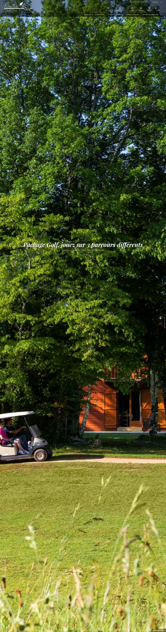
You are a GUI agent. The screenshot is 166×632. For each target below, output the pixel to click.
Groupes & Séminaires (150, 14)
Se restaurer (99, 14)
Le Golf (110, 14)
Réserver (108, 10)
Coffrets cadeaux (120, 10)
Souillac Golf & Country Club (18, 6)
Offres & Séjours (132, 14)
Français (155, 2)
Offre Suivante (158, 630)
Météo (158, 10)
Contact (141, 10)
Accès (149, 10)
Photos (132, 10)
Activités (120, 14)
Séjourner (87, 14)
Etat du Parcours (164, 323)
